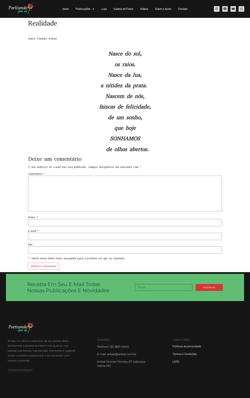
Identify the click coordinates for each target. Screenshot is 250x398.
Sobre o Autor (163, 9)
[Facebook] (225, 9)
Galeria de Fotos (123, 9)
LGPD (175, 361)
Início (65, 9)
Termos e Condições (184, 354)
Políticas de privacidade (186, 346)
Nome (33, 217)
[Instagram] (216, 9)
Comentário (36, 173)
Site (30, 244)
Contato (183, 9)
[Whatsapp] (241, 9)
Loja (104, 9)
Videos (144, 9)
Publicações (83, 9)
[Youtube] (233, 9)
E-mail (33, 231)
